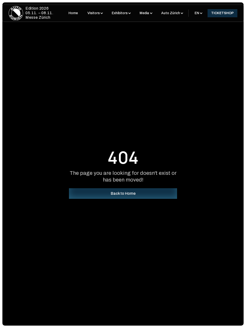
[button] (95, 13)
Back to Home (123, 193)
